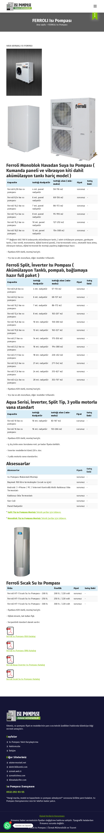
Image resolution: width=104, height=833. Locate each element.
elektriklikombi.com (18, 767)
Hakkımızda (14, 746)
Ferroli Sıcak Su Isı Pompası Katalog (23, 679)
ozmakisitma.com (17, 775)
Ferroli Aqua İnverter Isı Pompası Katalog (25, 665)
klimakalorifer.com (17, 780)
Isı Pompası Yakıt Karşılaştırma (23, 742)
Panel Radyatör (15, 506)
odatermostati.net (17, 762)
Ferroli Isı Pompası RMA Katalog (21, 650)
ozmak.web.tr (15, 771)
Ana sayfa (41, 25)
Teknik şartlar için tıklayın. (34, 512)
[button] (7, 825)
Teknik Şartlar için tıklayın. (37, 518)
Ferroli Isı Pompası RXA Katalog (21, 636)
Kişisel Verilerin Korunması (52, 816)
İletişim (12, 750)
